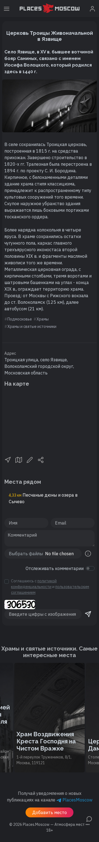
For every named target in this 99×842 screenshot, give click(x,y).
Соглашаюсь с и (50, 586)
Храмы (43, 319)
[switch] (90, 568)
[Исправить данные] (29, 459)
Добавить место (49, 812)
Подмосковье (19, 319)
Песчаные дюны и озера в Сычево (43, 498)
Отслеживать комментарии (55, 568)
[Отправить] (88, 614)
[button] (7, 459)
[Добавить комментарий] (89, 818)
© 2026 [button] (49, 824)
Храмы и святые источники (31, 326)
